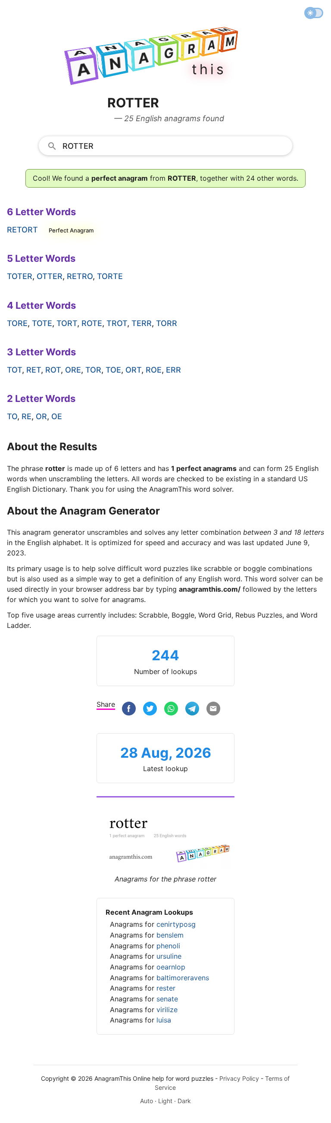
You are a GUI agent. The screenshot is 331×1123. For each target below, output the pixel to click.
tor (93, 369)
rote (91, 323)
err (173, 369)
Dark (184, 1100)
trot (116, 323)
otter (49, 276)
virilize (167, 1009)
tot (14, 369)
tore (17, 323)
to (12, 416)
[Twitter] (150, 710)
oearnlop (170, 967)
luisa (163, 1020)
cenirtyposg (176, 924)
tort (66, 323)
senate (167, 998)
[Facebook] (129, 710)
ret (33, 369)
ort (133, 369)
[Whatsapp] (171, 710)
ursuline (168, 956)
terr (141, 323)
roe (154, 369)
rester (165, 988)
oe (56, 416)
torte (110, 276)
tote (42, 323)
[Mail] (213, 710)
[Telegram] (192, 710)
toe (113, 369)
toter (19, 276)
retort (22, 229)
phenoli (168, 945)
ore (73, 369)
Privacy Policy (239, 1078)
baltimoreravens (182, 977)
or (41, 416)
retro (80, 276)
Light (165, 1100)
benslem (170, 935)
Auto (146, 1100)
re (26, 416)
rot (53, 369)
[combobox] (165, 145)
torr (166, 323)
